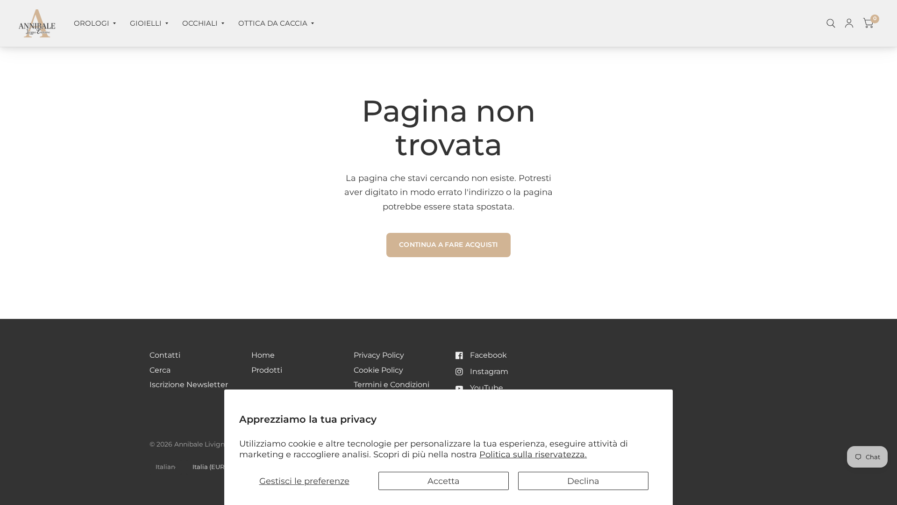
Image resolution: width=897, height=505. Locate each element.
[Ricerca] (831, 23)
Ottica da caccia (272, 23)
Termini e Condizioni (391, 384)
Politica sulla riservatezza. (533, 454)
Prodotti (266, 370)
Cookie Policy (378, 370)
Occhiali (200, 23)
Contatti (165, 355)
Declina (583, 481)
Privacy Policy (379, 355)
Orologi (91, 23)
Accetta (443, 481)
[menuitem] (95, 23)
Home (263, 355)
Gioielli (146, 23)
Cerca (160, 370)
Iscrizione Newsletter (189, 384)
